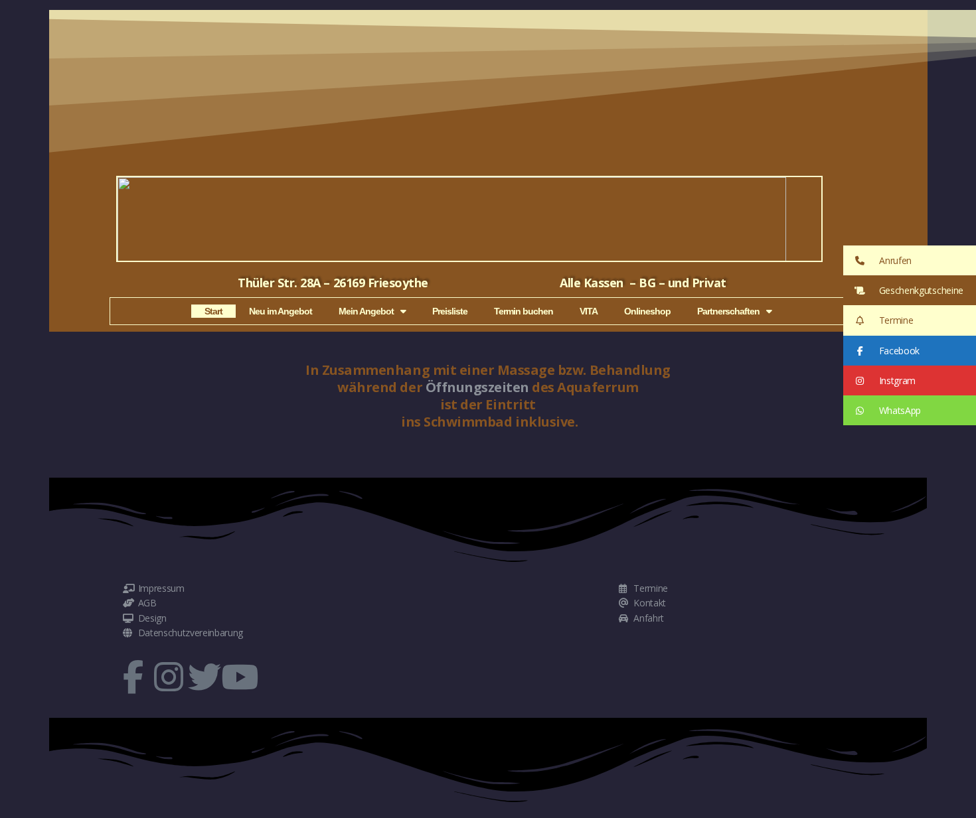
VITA (589, 311)
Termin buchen (523, 311)
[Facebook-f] (132, 676)
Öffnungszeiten (477, 387)
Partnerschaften (728, 311)
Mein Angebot (366, 311)
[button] (68, 348)
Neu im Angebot (280, 311)
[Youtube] (239, 676)
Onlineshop (647, 311)
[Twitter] (203, 676)
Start (213, 311)
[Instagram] (168, 676)
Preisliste (449, 311)
